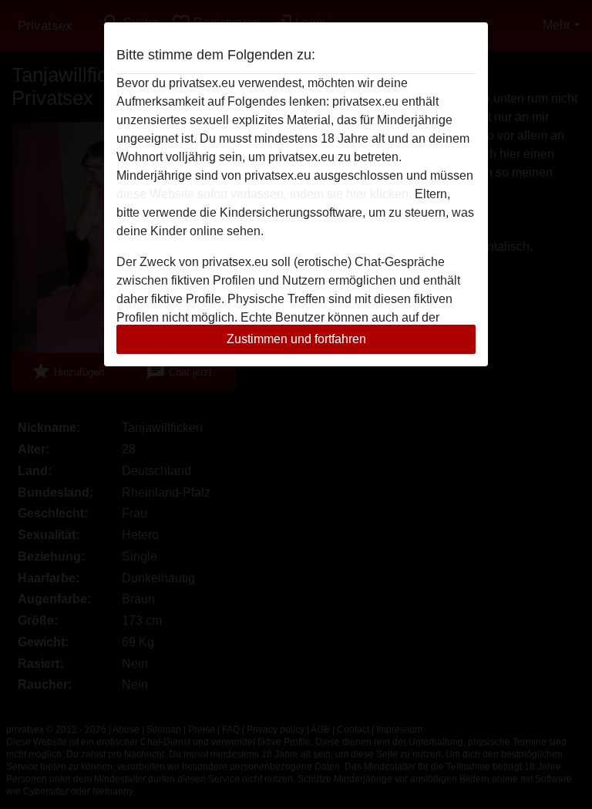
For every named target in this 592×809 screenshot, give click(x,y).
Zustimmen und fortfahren (296, 339)
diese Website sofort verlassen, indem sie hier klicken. (264, 194)
